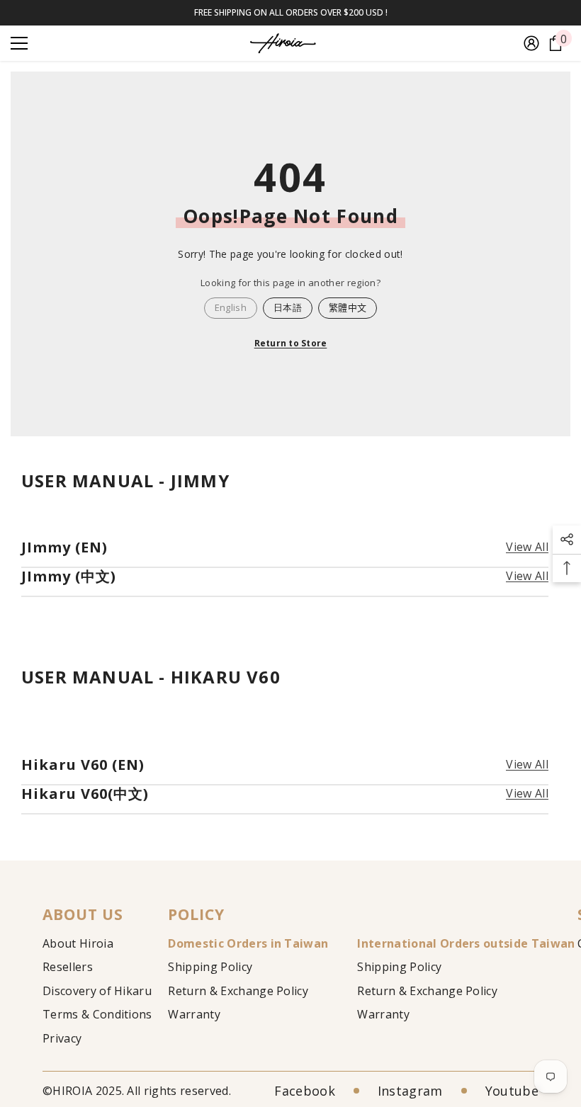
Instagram (410, 1091)
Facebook (304, 1091)
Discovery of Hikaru (97, 991)
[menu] (19, 43)
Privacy (62, 1038)
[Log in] (531, 43)
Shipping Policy (210, 967)
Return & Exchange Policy (238, 991)
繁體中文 (347, 307)
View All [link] (527, 547)
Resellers (68, 967)
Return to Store (290, 343)
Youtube (511, 1091)
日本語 (287, 307)
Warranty (194, 1014)
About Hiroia (78, 943)
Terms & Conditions (97, 1014)
